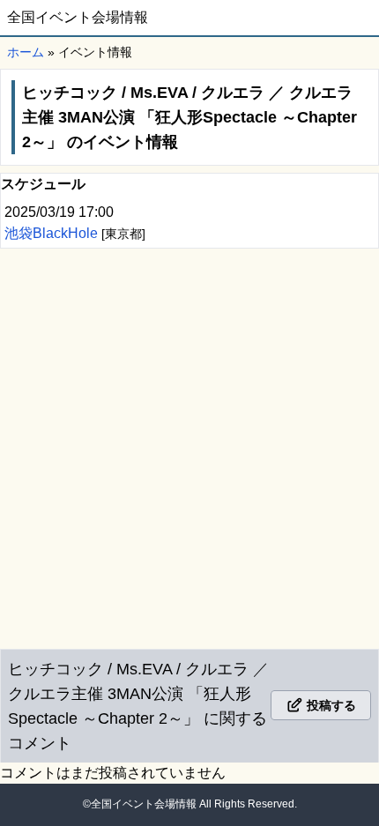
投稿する (329, 705)
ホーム (25, 52)
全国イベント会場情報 (77, 17)
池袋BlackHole (52, 233)
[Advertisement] (189, 445)
